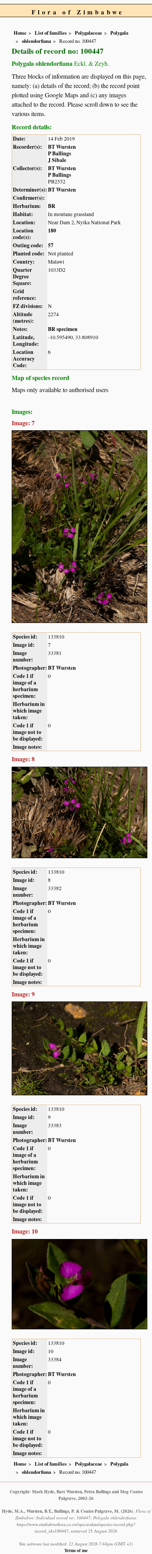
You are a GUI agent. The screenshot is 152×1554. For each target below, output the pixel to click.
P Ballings (59, 153)
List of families (51, 32)
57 (50, 245)
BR (51, 206)
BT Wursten (62, 147)
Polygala (119, 32)
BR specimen (63, 329)
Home (20, 32)
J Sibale (57, 160)
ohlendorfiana (36, 40)
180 (52, 230)
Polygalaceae (88, 32)
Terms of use (76, 1550)
